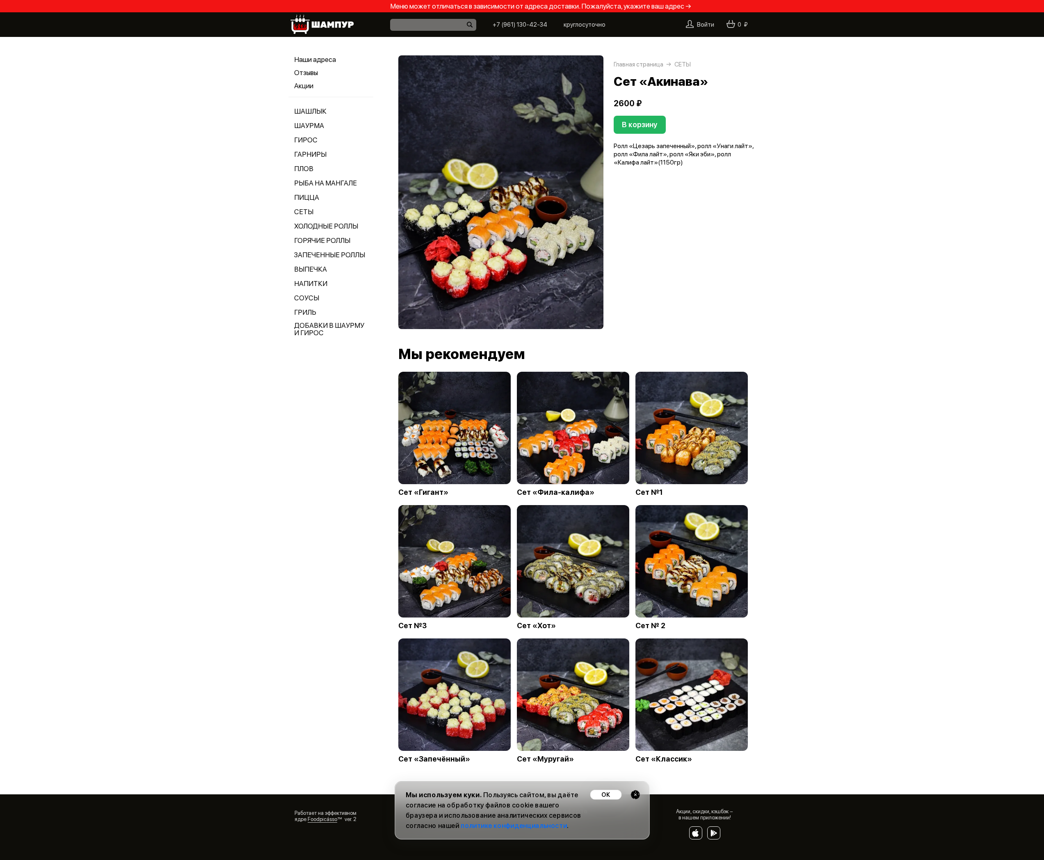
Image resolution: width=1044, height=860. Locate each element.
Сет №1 (649, 492)
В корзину (640, 124)
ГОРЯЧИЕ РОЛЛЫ (322, 240)
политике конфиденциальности (514, 826)
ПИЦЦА (306, 197)
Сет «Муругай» (545, 759)
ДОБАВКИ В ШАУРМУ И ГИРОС (329, 329)
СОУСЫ (306, 298)
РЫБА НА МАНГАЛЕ (325, 183)
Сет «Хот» (536, 626)
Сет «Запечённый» (434, 759)
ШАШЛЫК (310, 111)
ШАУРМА (309, 125)
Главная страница (638, 64)
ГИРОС (306, 140)
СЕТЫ (303, 212)
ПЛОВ (303, 169)
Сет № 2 (650, 626)
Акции (303, 86)
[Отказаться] (635, 795)
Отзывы (306, 73)
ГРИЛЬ (305, 312)
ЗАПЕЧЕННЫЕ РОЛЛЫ (329, 255)
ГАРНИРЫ (310, 154)
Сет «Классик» (663, 759)
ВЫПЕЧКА (310, 269)
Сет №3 (412, 626)
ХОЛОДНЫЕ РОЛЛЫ (326, 226)
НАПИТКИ (310, 283)
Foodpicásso (322, 819)
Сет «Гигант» (423, 492)
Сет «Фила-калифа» (555, 492)
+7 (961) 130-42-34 (520, 24)
